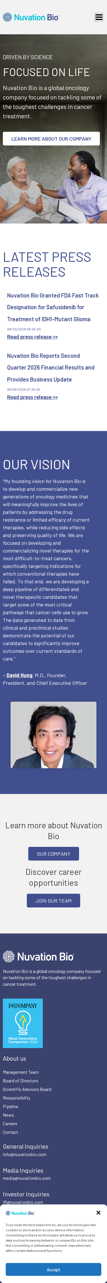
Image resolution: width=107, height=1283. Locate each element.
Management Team (21, 1072)
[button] (98, 1213)
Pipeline (10, 1106)
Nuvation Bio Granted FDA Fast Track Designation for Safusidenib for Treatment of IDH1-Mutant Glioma (53, 307)
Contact (10, 1132)
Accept (53, 1269)
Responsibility (16, 1097)
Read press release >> (32, 337)
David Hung (19, 675)
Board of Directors (20, 1080)
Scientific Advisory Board (27, 1089)
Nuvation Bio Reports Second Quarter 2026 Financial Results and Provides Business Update (50, 367)
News (8, 1115)
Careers (10, 1123)
